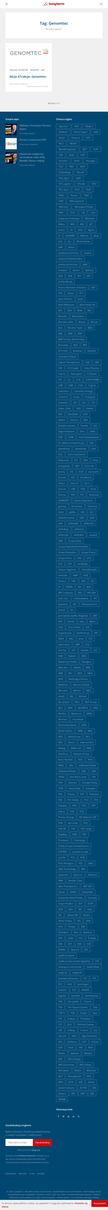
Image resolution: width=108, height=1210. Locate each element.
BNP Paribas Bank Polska (71, 339)
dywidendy (80, 448)
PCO (86, 799)
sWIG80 (85, 989)
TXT (60, 1024)
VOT (84, 1041)
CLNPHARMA (92, 379)
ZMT (82, 1093)
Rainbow (92, 874)
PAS (60, 794)
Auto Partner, (65, 299)
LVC (95, 650)
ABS (82, 224)
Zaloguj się (35, 1150)
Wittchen (91, 1070)
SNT (70, 943)
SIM (83, 926)
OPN (60, 782)
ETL (72, 471)
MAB (60, 656)
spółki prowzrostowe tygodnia (74, 961)
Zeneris (62, 1093)
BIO (89, 310)
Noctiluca (63, 753)
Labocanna (64, 644)
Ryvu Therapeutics (68, 886)
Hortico (62, 581)
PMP (74, 834)
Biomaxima (78, 316)
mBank (77, 667)
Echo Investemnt (77, 454)
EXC (73, 477)
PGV (82, 811)
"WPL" (61, 212)
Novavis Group (81, 753)
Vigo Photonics (90, 1036)
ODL (71, 765)
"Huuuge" (90, 160)
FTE (82, 494)
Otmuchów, (74, 788)
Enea (95, 460)
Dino (82, 431)
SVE (74, 989)
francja (62, 494)
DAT (60, 414)
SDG (70, 909)
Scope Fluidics (65, 903)
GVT (70, 563)
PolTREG (62, 851)
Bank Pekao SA (87, 304)
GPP (60, 523)
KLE (87, 627)
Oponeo (72, 782)
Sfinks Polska (65, 920)
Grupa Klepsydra (67, 552)
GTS (60, 563)
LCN (87, 644)
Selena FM (72, 915)
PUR (82, 857)
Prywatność (10, 1173)
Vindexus (72, 1041)
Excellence (85, 477)
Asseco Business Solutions (72, 287)
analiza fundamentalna (70, 258)
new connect (87, 742)
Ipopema (63, 604)
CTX (93, 402)
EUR (81, 471)
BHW (79, 310)
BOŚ (75, 345)
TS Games (85, 1018)
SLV (81, 938)
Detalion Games (66, 425)
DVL (92, 442)
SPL (86, 949)
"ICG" (61, 166)
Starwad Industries (68, 978)
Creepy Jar (90, 396)
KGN (60, 627)
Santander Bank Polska (70, 897)
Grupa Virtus (65, 558)
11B (83, 212)
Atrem (71, 293)
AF (71, 229)
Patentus (94, 794)
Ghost (98, 1191)
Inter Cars (63, 598)
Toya (94, 1013)
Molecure (76, 713)
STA (97, 961)
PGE (72, 811)
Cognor (92, 385)
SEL (60, 915)
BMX (70, 333)
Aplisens (89, 270)
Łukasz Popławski (21, 84)
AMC (60, 247)
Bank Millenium (66, 304)
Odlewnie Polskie (67, 771)
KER (60, 621)
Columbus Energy (83, 391)
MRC (90, 730)
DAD (78, 408)
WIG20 (77, 1070)
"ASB (95, 132)
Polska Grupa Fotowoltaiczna (73, 846)
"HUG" (76, 160)
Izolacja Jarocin (89, 604)
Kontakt (40, 1173)
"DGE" (71, 155)
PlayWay (62, 834)
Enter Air (89, 466)
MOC (95, 707)
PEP (93, 805)
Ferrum (62, 489)
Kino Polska (74, 627)
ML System (64, 702)
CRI (74, 402)
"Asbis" (62, 137)
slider (71, 938)
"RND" (61, 195)
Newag (61, 748)
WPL (89, 1076)
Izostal (61, 609)
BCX (60, 310)
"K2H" (83, 166)
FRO (73, 494)
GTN (89, 558)
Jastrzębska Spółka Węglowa (73, 615)
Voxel (71, 1047)
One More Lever (78, 776)
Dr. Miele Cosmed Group (71, 442)
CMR (70, 385)
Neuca (71, 742)
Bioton (82, 322)
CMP (60, 385)
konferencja (83, 632)
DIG (95, 425)
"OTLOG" (81, 183)
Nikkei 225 (76, 748)
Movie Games (65, 730)
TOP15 (61, 1013)
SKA (76, 932)
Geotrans (93, 506)
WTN (70, 1082)
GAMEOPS (63, 500)
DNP (60, 437)
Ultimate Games (85, 1024)
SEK (80, 909)
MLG (77, 702)
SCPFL (91, 903)
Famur (61, 483)
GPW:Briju (63, 529)
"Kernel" (80, 172)
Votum (95, 1041)
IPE (95, 598)
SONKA (62, 949)
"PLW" (88, 189)
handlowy (82, 563)
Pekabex (62, 805)
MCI (70, 673)
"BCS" (61, 143)
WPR (60, 1082)
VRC (81, 1047)
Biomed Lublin (65, 322)
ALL (69, 241)
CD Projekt (73, 368)
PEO (84, 805)
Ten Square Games (78, 1007)
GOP (92, 517)
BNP (80, 333)
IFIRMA (69, 586)
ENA (85, 460)
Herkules (63, 575)
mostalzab (77, 719)
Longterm (18, 1191)
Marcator (63, 667)
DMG (92, 431)
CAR (87, 362)
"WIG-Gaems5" (76, 201)
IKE (79, 586)
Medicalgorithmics (78, 679)
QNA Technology (67, 869)
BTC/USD (63, 350)
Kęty (82, 621)
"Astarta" (75, 137)
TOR (72, 1013)
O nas (32, 1173)
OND (93, 771)
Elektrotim (63, 460)
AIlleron (84, 235)
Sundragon (83, 984)
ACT (91, 224)
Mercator (63, 690)
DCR (85, 414)
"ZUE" (73, 212)
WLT (60, 1076)
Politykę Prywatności (27, 1155)
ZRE (92, 1093)
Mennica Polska (81, 684)
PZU (80, 863)
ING (80, 592)
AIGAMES (70, 235)
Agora (91, 229)
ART (89, 276)
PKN (60, 823)
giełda (72, 512)
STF (85, 978)
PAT (82, 794)
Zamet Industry (66, 1087)
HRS (83, 581)
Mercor (77, 690)
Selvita (86, 915)
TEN (60, 1007)
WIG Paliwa (85, 1064)
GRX (79, 558)
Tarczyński (73, 1001)
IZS (71, 609)
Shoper (72, 926)
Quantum (63, 874)
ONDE (61, 776)
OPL (94, 776)
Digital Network (66, 431)
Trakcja (71, 1018)
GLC (92, 512)
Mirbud (82, 696)
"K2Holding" (64, 172)
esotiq (61, 471)
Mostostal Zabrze (67, 725)
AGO (80, 229)
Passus (71, 794)
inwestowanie (81, 598)
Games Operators (83, 500)
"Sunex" (74, 195)
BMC (90, 327)
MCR (79, 673)
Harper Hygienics (67, 569)
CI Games (92, 373)
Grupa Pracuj (88, 552)
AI (59, 235)
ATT (81, 293)
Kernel (71, 621)
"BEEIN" (73, 143)
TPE (60, 1018)
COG (80, 385)
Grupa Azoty (74, 540)
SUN (69, 984)
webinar (74, 1053)
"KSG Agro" (64, 178)
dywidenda (64, 448)
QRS (83, 869)
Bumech (91, 350)
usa (95, 1030)
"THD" (86, 195)
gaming (62, 506)
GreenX (93, 535)
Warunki (23, 1173)
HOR (85, 575)
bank (80, 299)
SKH (60, 938)
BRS (85, 345)
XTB (81, 1082)
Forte (93, 489)
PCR (96, 799)
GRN (60, 540)
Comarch (63, 396)
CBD (97, 362)
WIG (60, 1059)
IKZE (88, 586)
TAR (60, 1001)
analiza (87, 252)
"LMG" (78, 178)
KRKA (61, 638)
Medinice (63, 684)
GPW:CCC (79, 529)
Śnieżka (92, 938)
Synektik (75, 995)
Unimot (84, 1030)
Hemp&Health (89, 569)
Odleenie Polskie (87, 765)
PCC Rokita (73, 799)
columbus (63, 391)
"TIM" (61, 201)
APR (70, 276)
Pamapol (90, 788)
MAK (83, 656)
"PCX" (77, 189)
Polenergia (79, 840)
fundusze (94, 494)
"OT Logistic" (64, 183)
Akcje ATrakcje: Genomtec (27, 77)
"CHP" (96, 149)
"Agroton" (63, 126)
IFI (59, 586)
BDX (70, 310)
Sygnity (62, 995)
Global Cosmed (66, 517)
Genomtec (34, 70)
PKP (73, 828)
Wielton (88, 1053)
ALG (60, 241)
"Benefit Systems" (67, 149)
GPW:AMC (73, 523)
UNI (60, 1030)
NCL (88, 736)
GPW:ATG (89, 523)
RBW (60, 880)
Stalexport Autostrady (70, 966)
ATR (60, 293)
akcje (96, 235)
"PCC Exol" (63, 189)
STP (94, 978)
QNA (90, 863)
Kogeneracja (64, 632)
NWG (61, 765)
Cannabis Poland (67, 356)
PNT (84, 834)
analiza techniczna (67, 264)
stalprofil (77, 972)
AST (93, 287)
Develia (84, 425)
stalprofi (62, 972)
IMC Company (65, 592)
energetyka (64, 466)
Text (95, 1007)
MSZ (60, 736)
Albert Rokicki (29, 133)
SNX (79, 943)
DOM (71, 437)
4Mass (61, 224)
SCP (80, 903)
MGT (88, 690)
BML (60, 333)
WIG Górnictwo (66, 1064)
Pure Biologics (65, 863)
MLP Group (91, 702)
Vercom (62, 1036)
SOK (89, 943)
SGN (88, 920)
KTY (91, 638)
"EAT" (83, 155)
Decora (74, 419)
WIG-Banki (63, 1070)
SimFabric (63, 932)
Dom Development (89, 437)
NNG (89, 748)
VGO (74, 1036)
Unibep (71, 1030)
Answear (62, 270)
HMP (75, 575)
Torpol (83, 1013)
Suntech (62, 989)
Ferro (87, 483)
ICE (92, 581)
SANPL (73, 892)
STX (60, 984)
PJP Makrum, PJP (87, 817)
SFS (79, 920)
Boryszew (63, 345)
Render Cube (75, 880)
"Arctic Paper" (80, 132)
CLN (78, 379)
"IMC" (71, 166)
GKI (82, 512)
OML (83, 771)
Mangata (86, 661)
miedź (61, 696)
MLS (60, 707)
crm (84, 402)
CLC (69, 379)
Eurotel (62, 477)
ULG (69, 1024)
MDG (90, 673)
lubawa (84, 650)
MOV (84, 725)
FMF (73, 489)
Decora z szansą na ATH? (33, 139)
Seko (89, 909)
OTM (60, 788)
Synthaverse (91, 995)
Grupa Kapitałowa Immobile (73, 546)
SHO (60, 926)
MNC (70, 707)
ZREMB (62, 1099)
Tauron (87, 1001)
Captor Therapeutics (69, 362)
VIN (60, 1041)
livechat (62, 650)
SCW (60, 909)
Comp (76, 396)
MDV (60, 679)
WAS (90, 1047)
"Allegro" (89, 126)
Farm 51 (74, 483)
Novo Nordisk (65, 759)
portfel (61, 857)
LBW (77, 644)
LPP (74, 650)
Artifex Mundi (65, 281)
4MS (72, 224)
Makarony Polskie (67, 661)
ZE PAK (83, 1087)
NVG (80, 759)
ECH (60, 454)
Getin (61, 512)
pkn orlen (73, 823)
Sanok (61, 892)
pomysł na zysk (80, 851)
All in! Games (83, 241)
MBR (60, 673)
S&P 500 (87, 886)
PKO (85, 823)
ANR (85, 264)
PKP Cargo (86, 828)
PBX (60, 799)
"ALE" (76, 126)
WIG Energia (74, 1059)
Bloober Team (75, 327)
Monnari (62, 719)
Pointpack (63, 840)
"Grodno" (63, 160)
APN (60, 276)
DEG (85, 419)
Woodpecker (74, 1076)
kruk (81, 638)
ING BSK (91, 592)
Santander (87, 892)
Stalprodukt (93, 966)
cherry (61, 373)
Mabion (72, 656)
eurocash (93, 471)
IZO (74, 604)
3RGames (90, 218)
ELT (76, 460)
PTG (73, 857)
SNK (60, 943)
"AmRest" (63, 132)
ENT (77, 466)
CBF (60, 368)
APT (79, 276)
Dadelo (90, 408)
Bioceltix (62, 316)
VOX (60, 1047)
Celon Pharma (91, 368)
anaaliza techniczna (18, 70)
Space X (75, 949)
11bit (92, 212)
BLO (60, 327)
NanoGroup (74, 736)
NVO (90, 759)
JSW (95, 615)
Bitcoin (94, 322)
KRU (71, 638)
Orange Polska (89, 782)
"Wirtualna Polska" (84, 206)
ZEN (94, 1087)
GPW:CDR (63, 535)
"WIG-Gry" (63, 206)
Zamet (91, 1082)
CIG (60, 379)
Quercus (78, 874)
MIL (71, 696)
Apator (76, 270)
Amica (71, 247)
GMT (43, 70)
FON (83, 489)
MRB (80, 730)
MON (89, 713)
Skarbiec (87, 932)
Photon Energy (66, 817)
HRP (73, 581)
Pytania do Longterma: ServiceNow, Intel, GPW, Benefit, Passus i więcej (32, 157)
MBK (88, 667)
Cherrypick (76, 373)
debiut (61, 419)
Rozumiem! (100, 1203)
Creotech (63, 402)
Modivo (62, 713)
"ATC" (88, 137)
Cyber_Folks (64, 408)
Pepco (61, 811)
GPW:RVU (79, 535)
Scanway (92, 897)
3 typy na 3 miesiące (68, 218)
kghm (92, 621)
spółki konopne (66, 955)
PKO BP (62, 828)
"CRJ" (60, 155)
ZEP (73, 1093)
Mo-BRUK (83, 707)
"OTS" (94, 183)
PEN (74, 805)
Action (61, 229)
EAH (94, 448)
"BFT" (84, 149)
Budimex (77, 350)
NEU (60, 742)
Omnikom (77, 1191)
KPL (96, 632)
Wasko (61, 1053)
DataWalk (73, 414)
